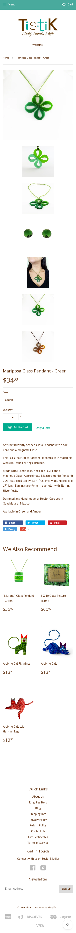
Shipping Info (38, 814)
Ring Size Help (38, 802)
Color (6, 392)
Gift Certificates (38, 837)
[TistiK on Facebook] (33, 869)
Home (6, 58)
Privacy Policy (38, 820)
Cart (70, 4)
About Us (38, 796)
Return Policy (38, 825)
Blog (38, 808)
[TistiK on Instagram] (43, 869)
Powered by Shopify (45, 907)
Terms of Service (38, 843)
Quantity (7, 410)
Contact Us (38, 831)
